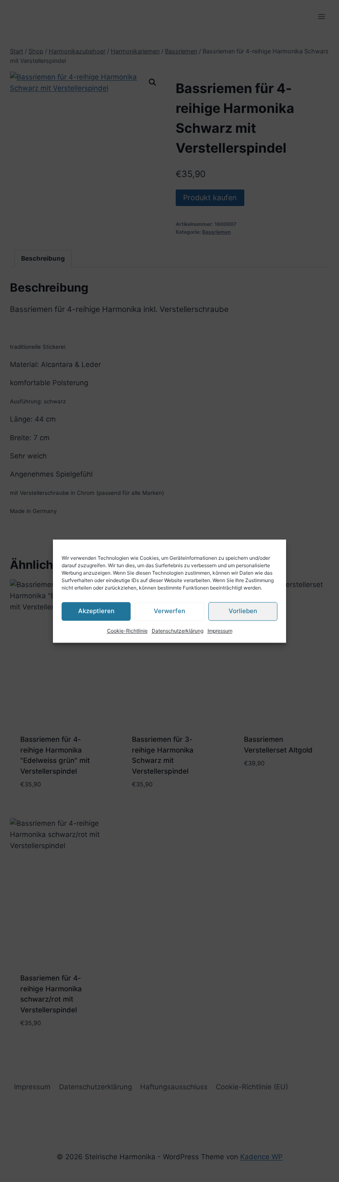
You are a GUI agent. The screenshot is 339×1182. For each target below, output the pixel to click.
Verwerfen (169, 611)
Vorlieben (243, 611)
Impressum (220, 631)
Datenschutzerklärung (177, 631)
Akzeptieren (96, 611)
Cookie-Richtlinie (127, 631)
